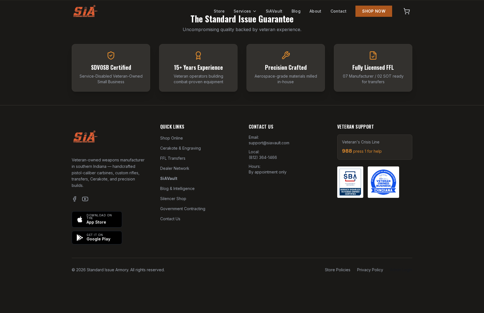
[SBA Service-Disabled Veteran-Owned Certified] (350, 182)
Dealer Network (174, 168)
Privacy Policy (370, 269)
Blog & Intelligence (177, 188)
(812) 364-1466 (263, 157)
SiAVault (274, 11)
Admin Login (401, 269)
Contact (338, 11)
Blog (296, 11)
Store (219, 11)
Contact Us (170, 218)
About (316, 11)
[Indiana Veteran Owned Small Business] (383, 182)
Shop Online (171, 138)
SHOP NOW (373, 11)
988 (362, 151)
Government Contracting (182, 208)
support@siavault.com (269, 142)
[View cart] (406, 11)
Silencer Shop (173, 198)
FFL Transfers (172, 158)
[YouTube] (85, 199)
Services (242, 11)
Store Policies (337, 269)
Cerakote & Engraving (180, 148)
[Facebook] (74, 199)
